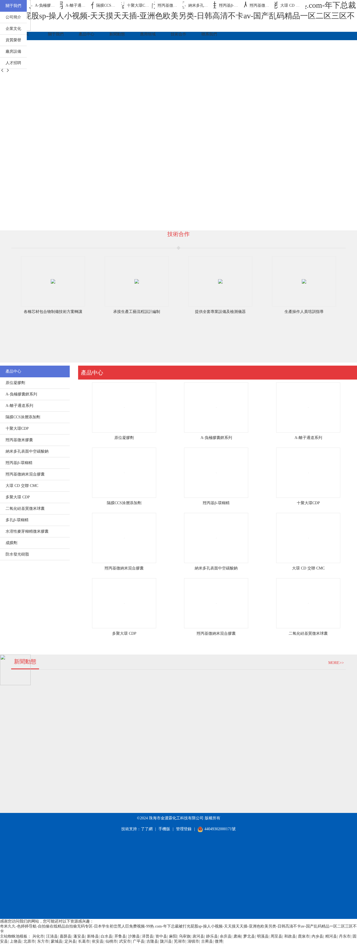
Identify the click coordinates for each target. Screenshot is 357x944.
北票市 (29, 941)
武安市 (125, 941)
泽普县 (147, 936)
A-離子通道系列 (308, 438)
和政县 (290, 936)
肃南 (237, 936)
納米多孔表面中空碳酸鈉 (216, 568)
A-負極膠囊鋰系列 (216, 438)
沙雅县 (134, 936)
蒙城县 (56, 941)
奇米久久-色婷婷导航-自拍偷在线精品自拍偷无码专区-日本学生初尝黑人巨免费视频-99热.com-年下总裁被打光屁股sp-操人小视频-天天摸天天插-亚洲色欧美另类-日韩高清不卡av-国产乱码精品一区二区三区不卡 (178, 16)
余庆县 (225, 936)
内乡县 (317, 936)
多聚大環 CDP (124, 633)
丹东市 (345, 936)
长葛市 (84, 941)
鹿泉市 (304, 936)
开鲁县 (120, 936)
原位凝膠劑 (124, 438)
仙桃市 (111, 941)
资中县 (161, 936)
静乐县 (212, 936)
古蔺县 (207, 941)
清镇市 (193, 941)
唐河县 (198, 936)
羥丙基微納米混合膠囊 (124, 568)
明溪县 (263, 936)
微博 (219, 941)
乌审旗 (184, 936)
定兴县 (70, 941)
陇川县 (166, 941)
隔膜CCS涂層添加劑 (124, 503)
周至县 (276, 936)
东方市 (43, 941)
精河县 (331, 936)
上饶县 (15, 941)
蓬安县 (79, 936)
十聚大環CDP (308, 503)
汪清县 (52, 936)
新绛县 (93, 936)
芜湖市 (179, 941)
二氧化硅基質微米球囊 (308, 633)
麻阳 (173, 936)
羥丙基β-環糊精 (216, 503)
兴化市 (38, 936)
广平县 (138, 941)
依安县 (97, 941)
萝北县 (249, 936)
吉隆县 (152, 941)
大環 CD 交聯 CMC (308, 568)
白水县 (106, 936)
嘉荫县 (65, 936)
